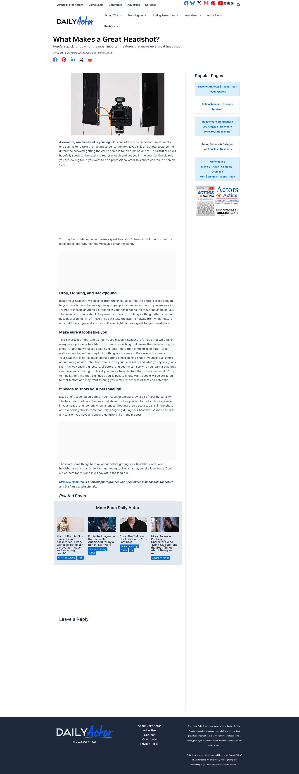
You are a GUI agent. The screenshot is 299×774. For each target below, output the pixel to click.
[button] (239, 5)
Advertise (149, 730)
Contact (149, 734)
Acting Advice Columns (83, 52)
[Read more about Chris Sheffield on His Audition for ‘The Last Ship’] (133, 524)
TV (131, 550)
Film (80, 557)
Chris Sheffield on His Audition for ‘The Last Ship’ (133, 539)
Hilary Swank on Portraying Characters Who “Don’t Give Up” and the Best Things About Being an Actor (164, 545)
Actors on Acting (66, 557)
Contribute (149, 739)
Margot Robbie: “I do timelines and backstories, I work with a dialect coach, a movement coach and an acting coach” (70, 545)
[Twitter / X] (81, 59)
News (92, 552)
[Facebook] (55, 59)
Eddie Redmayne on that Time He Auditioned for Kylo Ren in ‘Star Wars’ (101, 540)
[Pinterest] (64, 59)
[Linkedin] (72, 59)
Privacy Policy (149, 743)
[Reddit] (90, 59)
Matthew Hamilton (71, 482)
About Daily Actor (149, 725)
